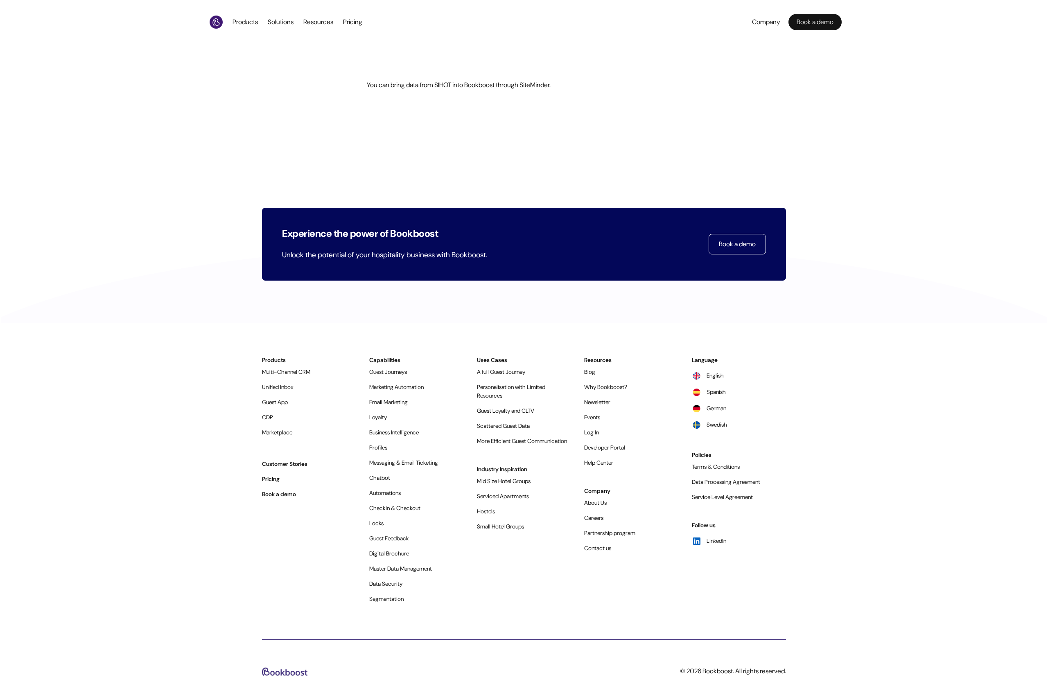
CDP (267, 417)
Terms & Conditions (716, 466)
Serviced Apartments (503, 496)
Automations (385, 493)
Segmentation (386, 599)
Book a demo (737, 244)
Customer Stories (284, 464)
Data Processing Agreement (726, 482)
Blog (589, 371)
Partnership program (609, 533)
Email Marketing (388, 402)
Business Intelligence (394, 432)
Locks (376, 523)
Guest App (275, 402)
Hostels (486, 511)
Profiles (378, 447)
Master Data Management (400, 568)
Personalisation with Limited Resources (511, 391)
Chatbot (379, 477)
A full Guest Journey (501, 371)
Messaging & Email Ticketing (403, 462)
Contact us (597, 548)
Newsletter (597, 402)
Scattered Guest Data (503, 425)
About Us (595, 502)
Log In (591, 432)
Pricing (352, 22)
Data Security (385, 583)
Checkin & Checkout (394, 508)
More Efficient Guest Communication (522, 441)
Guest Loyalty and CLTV (505, 410)
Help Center (598, 462)
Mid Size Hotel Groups (504, 481)
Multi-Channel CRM (286, 371)
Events (592, 417)
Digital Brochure (389, 553)
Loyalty (378, 417)
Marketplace (277, 432)
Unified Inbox (278, 387)
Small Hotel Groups (500, 526)
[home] (217, 22)
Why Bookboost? (605, 387)
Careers (593, 518)
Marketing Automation (396, 387)
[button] (246, 22)
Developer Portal (604, 447)
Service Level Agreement (722, 497)
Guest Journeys (388, 371)
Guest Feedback (389, 538)
